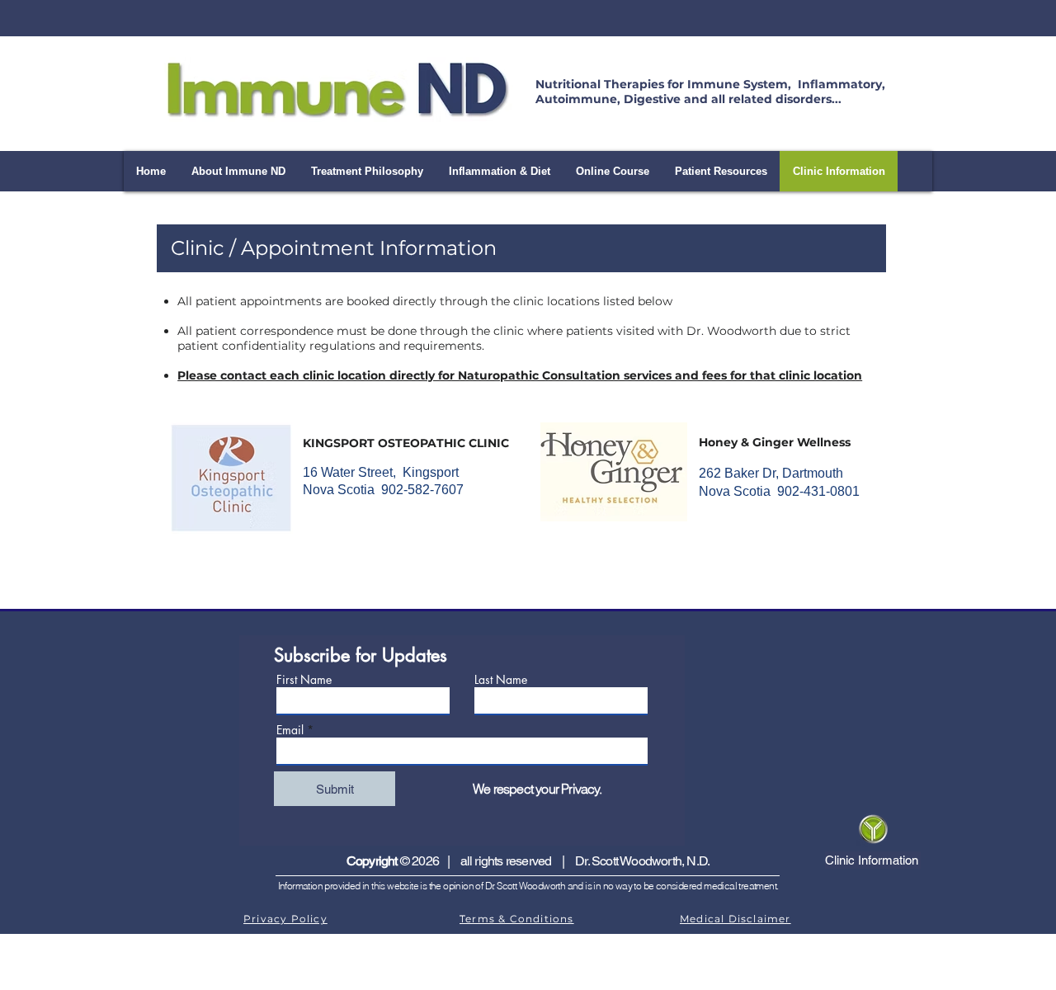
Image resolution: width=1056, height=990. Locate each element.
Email (290, 730)
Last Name (500, 680)
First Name (304, 680)
